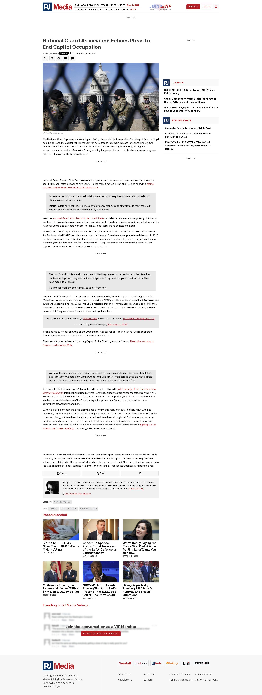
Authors (80, 5)
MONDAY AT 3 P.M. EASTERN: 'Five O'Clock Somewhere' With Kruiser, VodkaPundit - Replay (188, 145)
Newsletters (125, 679)
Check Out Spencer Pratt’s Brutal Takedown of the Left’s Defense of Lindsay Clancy (99, 547)
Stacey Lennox (50, 53)
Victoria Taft (89, 598)
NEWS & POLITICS (62, 502)
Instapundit (117, 5)
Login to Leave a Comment (101, 633)
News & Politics (97, 9)
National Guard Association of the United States (78, 218)
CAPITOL (54, 509)
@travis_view (90, 318)
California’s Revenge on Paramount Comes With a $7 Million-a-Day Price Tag (61, 588)
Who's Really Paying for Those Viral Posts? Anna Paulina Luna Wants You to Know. (139, 547)
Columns (80, 9)
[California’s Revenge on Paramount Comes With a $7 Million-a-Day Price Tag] (61, 571)
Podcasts (93, 5)
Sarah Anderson (131, 556)
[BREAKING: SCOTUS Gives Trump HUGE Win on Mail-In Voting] (61, 529)
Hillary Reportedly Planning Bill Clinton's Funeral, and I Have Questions (137, 590)
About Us (148, 674)
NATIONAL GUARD (88, 509)
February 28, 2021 (117, 324)
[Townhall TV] (133, 5)
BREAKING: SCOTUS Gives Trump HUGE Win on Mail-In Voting (61, 546)
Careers (147, 679)
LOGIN (206, 6)
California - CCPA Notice (207, 679)
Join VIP (193, 6)
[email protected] (136, 488)
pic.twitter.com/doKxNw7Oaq (139, 318)
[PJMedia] (57, 7)
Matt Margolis (50, 553)
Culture (114, 9)
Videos (124, 9)
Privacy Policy (203, 674)
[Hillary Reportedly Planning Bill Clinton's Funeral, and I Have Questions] (141, 571)
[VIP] (133, 9)
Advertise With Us (179, 674)
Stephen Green (50, 595)
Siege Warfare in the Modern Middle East (188, 128)
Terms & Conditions (181, 679)
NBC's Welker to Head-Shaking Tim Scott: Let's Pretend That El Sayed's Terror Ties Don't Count (99, 590)
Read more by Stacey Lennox (78, 493)
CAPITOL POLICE (68, 509)
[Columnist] (53, 487)
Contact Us (124, 674)
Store (104, 5)
